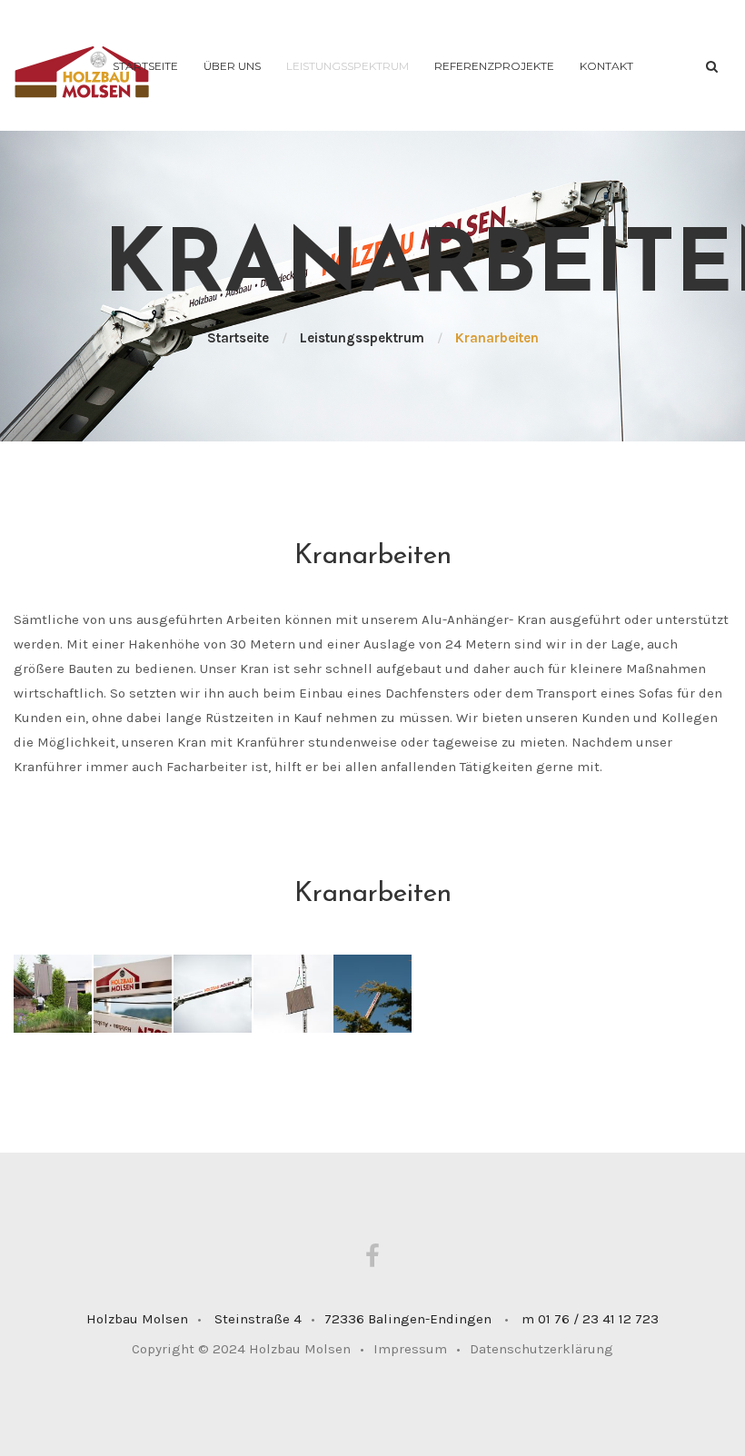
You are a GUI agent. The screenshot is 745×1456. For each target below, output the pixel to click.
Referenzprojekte (494, 66)
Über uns (232, 66)
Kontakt (606, 66)
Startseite (145, 66)
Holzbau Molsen (300, 1349)
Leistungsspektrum (347, 66)
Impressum (417, 1349)
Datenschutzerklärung (541, 1349)
